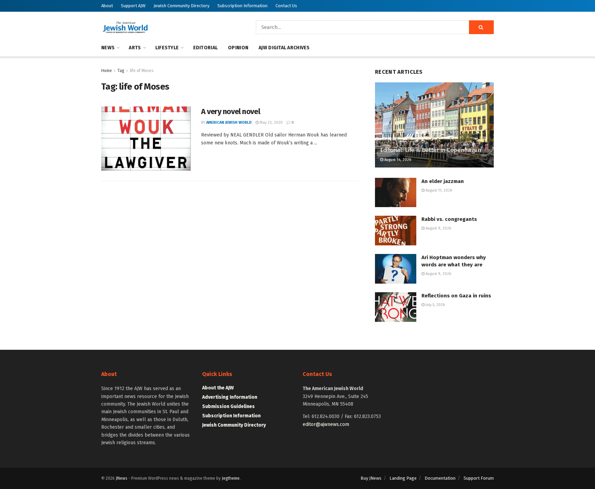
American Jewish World (229, 122)
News (108, 48)
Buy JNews (371, 478)
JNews (121, 478)
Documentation (440, 478)
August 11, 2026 (438, 190)
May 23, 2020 (271, 122)
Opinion (238, 48)
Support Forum (478, 478)
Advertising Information (229, 397)
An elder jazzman (442, 181)
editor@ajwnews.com (326, 424)
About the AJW (218, 388)
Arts (135, 48)
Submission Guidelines (228, 406)
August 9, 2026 (438, 228)
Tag (120, 70)
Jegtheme (231, 478)
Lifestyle (167, 48)
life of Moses (142, 70)
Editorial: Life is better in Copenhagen (430, 150)
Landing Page (403, 478)
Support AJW (133, 5)
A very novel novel (230, 111)
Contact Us (286, 5)
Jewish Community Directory (181, 5)
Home (106, 70)
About (107, 5)
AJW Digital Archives (284, 48)
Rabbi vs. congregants (449, 219)
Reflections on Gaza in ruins (456, 296)
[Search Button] (481, 27)
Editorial (205, 48)
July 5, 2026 (435, 305)
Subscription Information (242, 5)
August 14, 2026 (397, 159)
